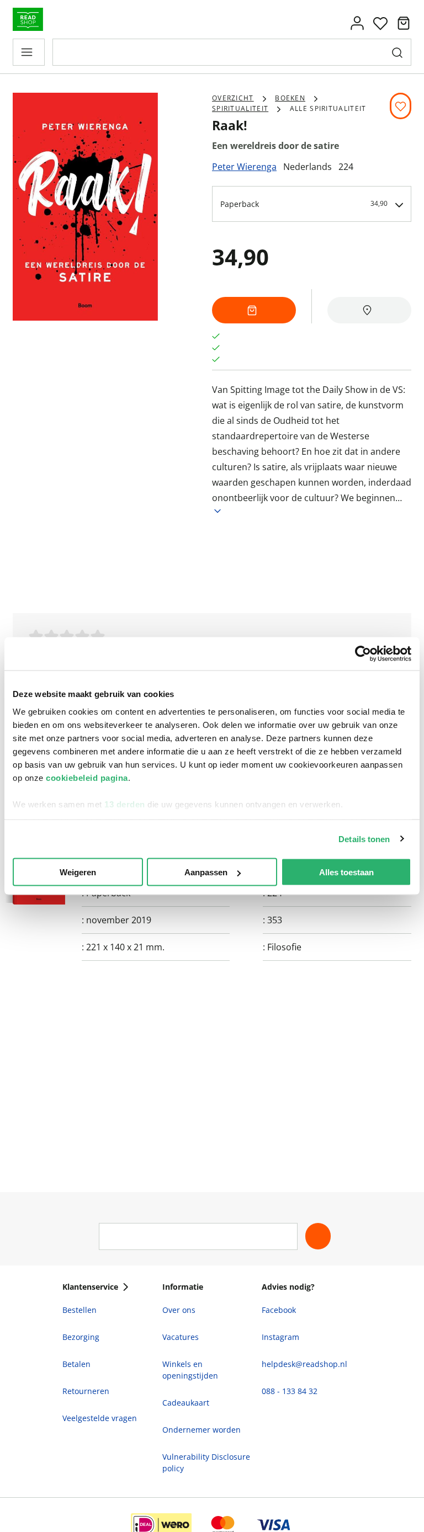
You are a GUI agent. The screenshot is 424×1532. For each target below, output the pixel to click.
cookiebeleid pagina (87, 777)
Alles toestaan (346, 872)
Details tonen (364, 838)
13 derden (124, 803)
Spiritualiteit (240, 108)
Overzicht (233, 98)
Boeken (290, 98)
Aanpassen (205, 872)
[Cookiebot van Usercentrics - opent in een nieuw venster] (363, 654)
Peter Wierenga (244, 167)
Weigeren (78, 872)
